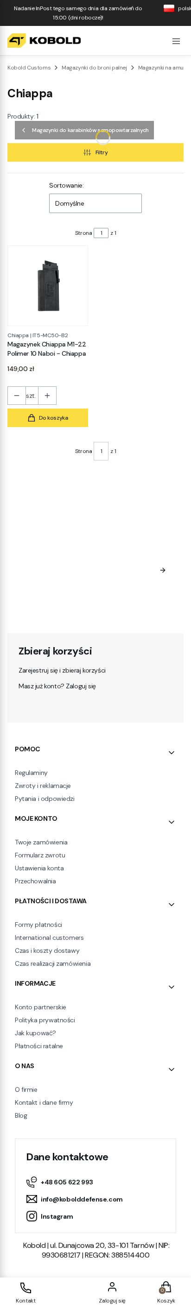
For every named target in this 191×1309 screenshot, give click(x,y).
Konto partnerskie (40, 1007)
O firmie (26, 1089)
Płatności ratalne (39, 1046)
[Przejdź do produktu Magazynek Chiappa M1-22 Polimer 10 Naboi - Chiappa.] (47, 285)
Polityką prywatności (66, 606)
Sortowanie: (66, 185)
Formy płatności (38, 924)
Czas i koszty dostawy (47, 950)
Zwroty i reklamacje (43, 785)
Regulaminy (31, 772)
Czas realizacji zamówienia (52, 963)
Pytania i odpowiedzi (45, 798)
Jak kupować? (35, 1033)
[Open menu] (176, 40)
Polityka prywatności (45, 1020)
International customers (49, 937)
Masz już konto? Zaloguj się (57, 686)
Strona (83, 233)
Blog (21, 1115)
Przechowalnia (35, 881)
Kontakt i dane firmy (44, 1102)
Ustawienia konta (39, 868)
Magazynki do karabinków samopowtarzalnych (90, 130)
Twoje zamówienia (41, 842)
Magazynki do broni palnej (94, 67)
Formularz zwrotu (40, 855)
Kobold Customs (29, 67)
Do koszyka (53, 418)
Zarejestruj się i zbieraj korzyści (62, 670)
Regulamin (107, 588)
